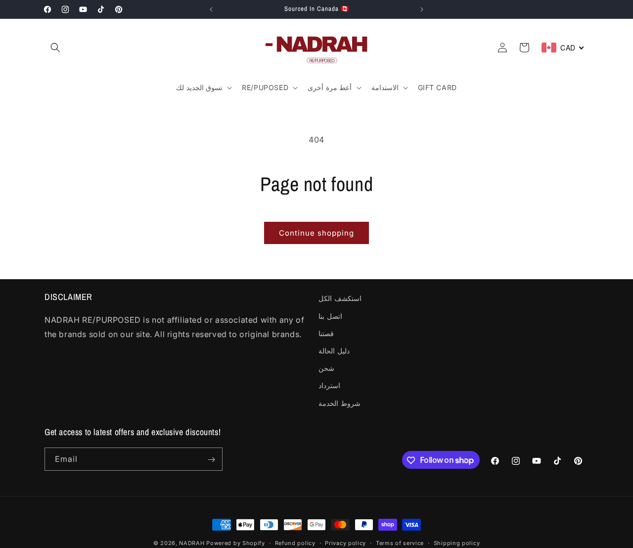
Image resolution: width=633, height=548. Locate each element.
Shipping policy (457, 542)
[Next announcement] (422, 9)
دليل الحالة (334, 350)
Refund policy (295, 542)
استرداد (329, 385)
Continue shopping (316, 233)
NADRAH (191, 543)
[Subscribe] (211, 459)
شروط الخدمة (339, 403)
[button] (55, 47)
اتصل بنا (330, 315)
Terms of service (400, 542)
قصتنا (326, 333)
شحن (326, 368)
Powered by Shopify (235, 543)
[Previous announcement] (211, 9)
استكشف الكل (340, 298)
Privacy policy (345, 542)
